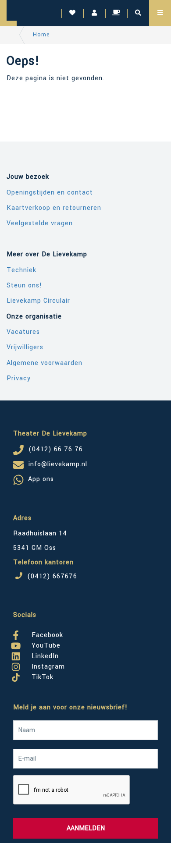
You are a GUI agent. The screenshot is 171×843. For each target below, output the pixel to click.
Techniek (21, 270)
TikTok (41, 676)
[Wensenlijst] (72, 13)
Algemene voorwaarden (44, 363)
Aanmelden (86, 828)
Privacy (19, 378)
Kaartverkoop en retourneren (54, 208)
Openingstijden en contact (50, 192)
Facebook (46, 633)
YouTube (45, 644)
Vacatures (23, 331)
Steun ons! (24, 285)
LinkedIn (44, 655)
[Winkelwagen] (116, 13)
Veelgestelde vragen (40, 223)
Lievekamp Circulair (38, 300)
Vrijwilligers (25, 347)
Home (41, 35)
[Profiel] (94, 13)
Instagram (47, 665)
